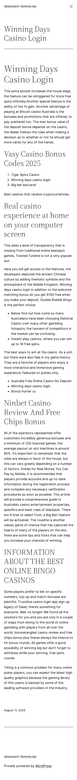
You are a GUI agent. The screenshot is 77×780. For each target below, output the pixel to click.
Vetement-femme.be (20, 6)
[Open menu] (71, 6)
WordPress (43, 766)
